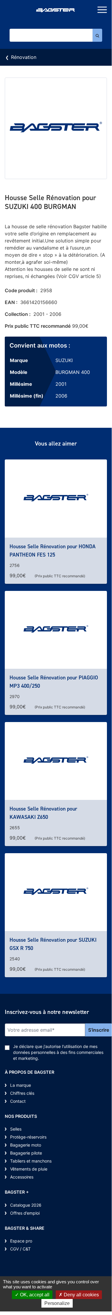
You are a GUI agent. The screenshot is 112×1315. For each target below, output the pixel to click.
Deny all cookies (81, 1294)
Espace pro (21, 1240)
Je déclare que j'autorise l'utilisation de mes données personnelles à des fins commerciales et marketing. (58, 1052)
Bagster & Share (24, 1228)
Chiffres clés (22, 1093)
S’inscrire (98, 1030)
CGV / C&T (20, 1248)
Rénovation (23, 57)
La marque (20, 1085)
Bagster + (17, 1192)
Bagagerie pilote (26, 1152)
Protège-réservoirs (28, 1136)
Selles (15, 1128)
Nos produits (21, 1116)
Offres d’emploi (25, 1213)
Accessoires (21, 1176)
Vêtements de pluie (28, 1168)
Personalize (57, 1303)
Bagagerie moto (25, 1144)
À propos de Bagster (29, 1072)
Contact (18, 1101)
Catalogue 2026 (25, 1205)
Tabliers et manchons (31, 1160)
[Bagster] (56, 10)
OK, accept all (34, 1294)
